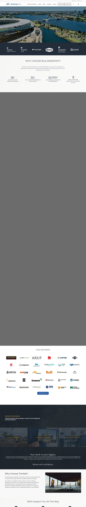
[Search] (73, 4)
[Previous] (1, 24)
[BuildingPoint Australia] (13, 4)
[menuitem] (32, 4)
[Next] (85, 24)
